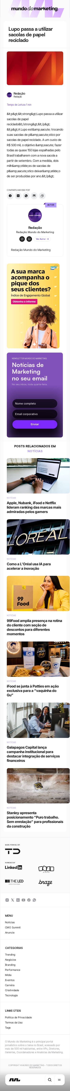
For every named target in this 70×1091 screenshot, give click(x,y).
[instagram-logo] (7, 900)
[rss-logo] (29, 900)
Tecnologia (11, 995)
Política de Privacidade (18, 1017)
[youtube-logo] (23, 900)
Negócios (10, 959)
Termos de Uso (14, 1022)
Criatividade (12, 990)
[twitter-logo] (13, 900)
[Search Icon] (49, 1079)
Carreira (10, 985)
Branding (10, 964)
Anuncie (9, 932)
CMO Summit (13, 927)
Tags (8, 1027)
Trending (10, 954)
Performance (12, 969)
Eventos (9, 980)
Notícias (10, 922)
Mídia (8, 975)
